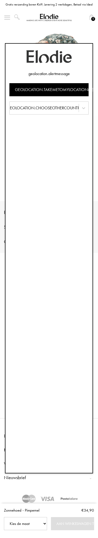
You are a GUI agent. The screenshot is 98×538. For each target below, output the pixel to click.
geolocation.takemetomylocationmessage (52, 89)
